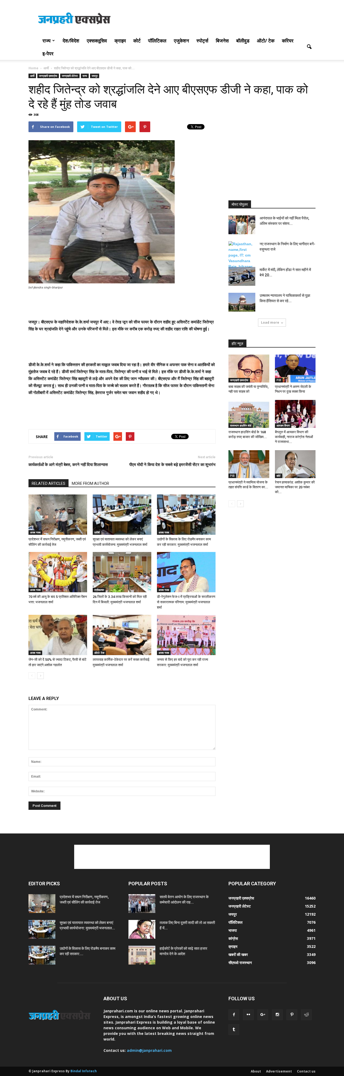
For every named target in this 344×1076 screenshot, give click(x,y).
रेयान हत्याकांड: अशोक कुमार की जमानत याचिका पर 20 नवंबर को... (295, 487)
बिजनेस (222, 40)
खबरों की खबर (238, 954)
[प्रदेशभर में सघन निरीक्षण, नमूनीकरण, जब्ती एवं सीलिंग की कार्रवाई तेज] (57, 514)
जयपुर (95, 76)
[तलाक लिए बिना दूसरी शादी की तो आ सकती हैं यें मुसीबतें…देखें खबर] (141, 929)
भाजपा (232, 930)
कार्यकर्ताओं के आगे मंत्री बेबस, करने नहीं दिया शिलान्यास (68, 464)
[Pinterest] (291, 1014)
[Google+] (262, 1014)
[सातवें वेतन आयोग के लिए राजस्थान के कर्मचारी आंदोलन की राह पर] (141, 903)
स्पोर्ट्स (202, 40)
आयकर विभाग (283, 425)
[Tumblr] (233, 1029)
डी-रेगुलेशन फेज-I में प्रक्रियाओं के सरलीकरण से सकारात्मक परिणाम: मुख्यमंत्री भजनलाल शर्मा (186, 602)
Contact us (306, 1071)
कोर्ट (137, 40)
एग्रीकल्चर (99, 590)
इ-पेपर (47, 53)
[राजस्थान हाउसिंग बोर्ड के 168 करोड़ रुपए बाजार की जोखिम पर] (248, 414)
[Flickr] (248, 1014)
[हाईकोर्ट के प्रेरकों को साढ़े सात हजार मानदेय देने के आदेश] (141, 955)
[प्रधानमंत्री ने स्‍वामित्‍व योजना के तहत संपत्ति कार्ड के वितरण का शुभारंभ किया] (248, 464)
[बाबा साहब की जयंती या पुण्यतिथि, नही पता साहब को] (248, 368)
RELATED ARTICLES (48, 483)
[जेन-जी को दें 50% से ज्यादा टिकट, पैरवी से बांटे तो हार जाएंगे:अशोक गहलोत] (57, 635)
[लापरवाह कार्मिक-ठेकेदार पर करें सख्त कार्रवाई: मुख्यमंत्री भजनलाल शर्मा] (122, 635)
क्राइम (120, 40)
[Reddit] (306, 1014)
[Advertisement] (218, 20)
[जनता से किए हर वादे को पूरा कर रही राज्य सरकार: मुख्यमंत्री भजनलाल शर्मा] (186, 635)
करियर (287, 40)
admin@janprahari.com (149, 1050)
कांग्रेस (233, 938)
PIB (279, 380)
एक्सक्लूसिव (97, 40)
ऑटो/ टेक (265, 40)
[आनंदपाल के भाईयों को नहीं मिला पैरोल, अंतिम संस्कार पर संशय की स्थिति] (241, 224)
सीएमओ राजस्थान (240, 962)
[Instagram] (277, 1014)
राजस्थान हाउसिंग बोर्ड (240, 425)
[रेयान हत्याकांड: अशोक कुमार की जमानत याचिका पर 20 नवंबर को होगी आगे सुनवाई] (295, 464)
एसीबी (97, 532)
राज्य (46, 40)
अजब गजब (35, 532)
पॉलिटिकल (157, 40)
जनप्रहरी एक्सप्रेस (48, 76)
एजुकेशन (181, 40)
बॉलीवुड (242, 40)
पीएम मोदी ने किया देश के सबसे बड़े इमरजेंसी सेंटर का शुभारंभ (172, 464)
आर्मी (32, 76)
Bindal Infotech (83, 1071)
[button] (309, 47)
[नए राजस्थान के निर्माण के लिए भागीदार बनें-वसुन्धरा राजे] (241, 255)
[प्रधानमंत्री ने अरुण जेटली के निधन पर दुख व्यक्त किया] (295, 368)
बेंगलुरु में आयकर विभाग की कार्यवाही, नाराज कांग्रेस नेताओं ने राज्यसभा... (294, 437)
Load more (270, 322)
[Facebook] (233, 1014)
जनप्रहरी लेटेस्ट (70, 76)
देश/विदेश (71, 40)
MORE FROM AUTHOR (90, 483)
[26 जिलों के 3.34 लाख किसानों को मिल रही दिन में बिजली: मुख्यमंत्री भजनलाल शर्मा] (122, 572)
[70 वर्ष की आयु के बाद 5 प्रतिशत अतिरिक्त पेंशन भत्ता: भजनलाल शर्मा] (57, 572)
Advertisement (279, 1071)
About (256, 1071)
